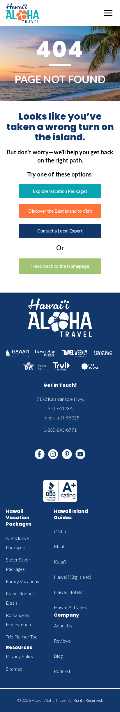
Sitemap (14, 668)
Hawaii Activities (70, 607)
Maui (59, 546)
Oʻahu (60, 531)
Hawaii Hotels (68, 592)
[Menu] (108, 13)
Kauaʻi (60, 561)
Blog (58, 656)
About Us (63, 625)
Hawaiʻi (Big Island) (72, 577)
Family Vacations (22, 581)
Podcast (62, 671)
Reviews (62, 640)
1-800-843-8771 (60, 430)
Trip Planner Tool (22, 636)
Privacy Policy (19, 656)
